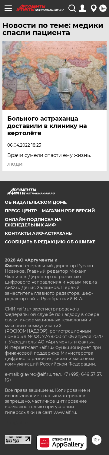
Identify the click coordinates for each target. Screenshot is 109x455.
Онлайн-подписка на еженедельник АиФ (33, 222)
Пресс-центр (21, 210)
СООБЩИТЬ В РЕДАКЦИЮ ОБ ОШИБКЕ (50, 242)
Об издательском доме (36, 202)
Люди (15, 164)
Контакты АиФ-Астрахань (38, 233)
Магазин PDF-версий (68, 210)
